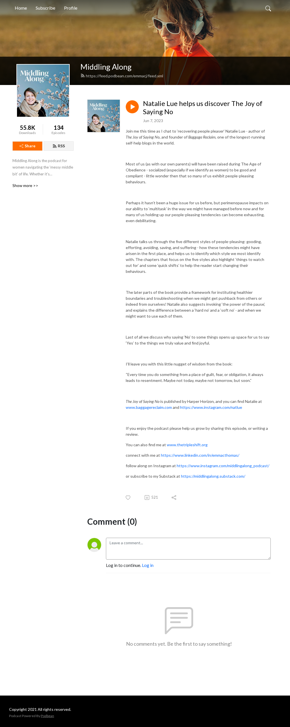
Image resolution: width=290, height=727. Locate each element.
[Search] (268, 8)
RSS (61, 145)
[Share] (174, 497)
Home (21, 7)
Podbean (47, 716)
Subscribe (45, 7)
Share (30, 145)
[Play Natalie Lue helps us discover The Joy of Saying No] (132, 106)
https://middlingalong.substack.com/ (213, 476)
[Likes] (128, 498)
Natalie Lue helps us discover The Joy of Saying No (203, 107)
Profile (70, 7)
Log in (147, 565)
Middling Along (106, 66)
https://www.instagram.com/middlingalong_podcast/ (223, 465)
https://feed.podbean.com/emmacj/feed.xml (124, 75)
